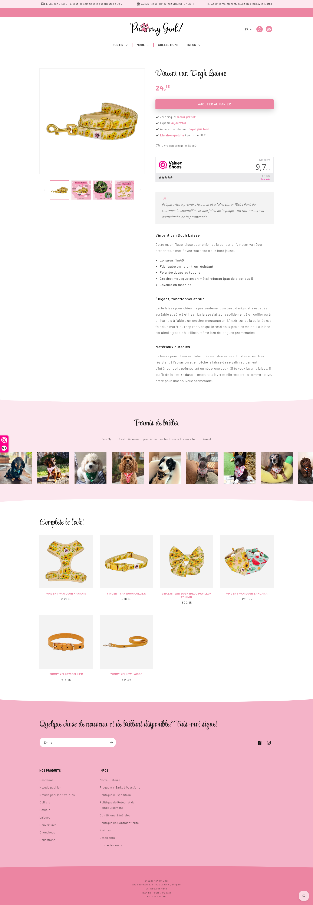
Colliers (44, 802)
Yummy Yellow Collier (66, 674)
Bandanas (46, 780)
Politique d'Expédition (115, 795)
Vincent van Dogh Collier (126, 593)
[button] (120, 45)
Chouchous (47, 832)
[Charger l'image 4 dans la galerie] (124, 190)
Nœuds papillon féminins (57, 795)
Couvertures (48, 825)
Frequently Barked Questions (120, 787)
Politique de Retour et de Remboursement (117, 804)
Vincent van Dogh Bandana (246, 593)
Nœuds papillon (50, 787)
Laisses (44, 817)
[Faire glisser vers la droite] (140, 190)
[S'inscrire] (111, 742)
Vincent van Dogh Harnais (66, 593)
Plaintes (105, 830)
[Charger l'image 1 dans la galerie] (59, 190)
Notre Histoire (110, 780)
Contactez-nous (111, 845)
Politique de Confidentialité (119, 823)
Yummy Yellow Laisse (126, 674)
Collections (47, 840)
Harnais (44, 810)
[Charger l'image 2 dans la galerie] (81, 190)
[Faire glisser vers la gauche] (44, 190)
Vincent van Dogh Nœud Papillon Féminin (187, 595)
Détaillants (107, 837)
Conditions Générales (115, 815)
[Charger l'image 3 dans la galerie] (102, 190)
